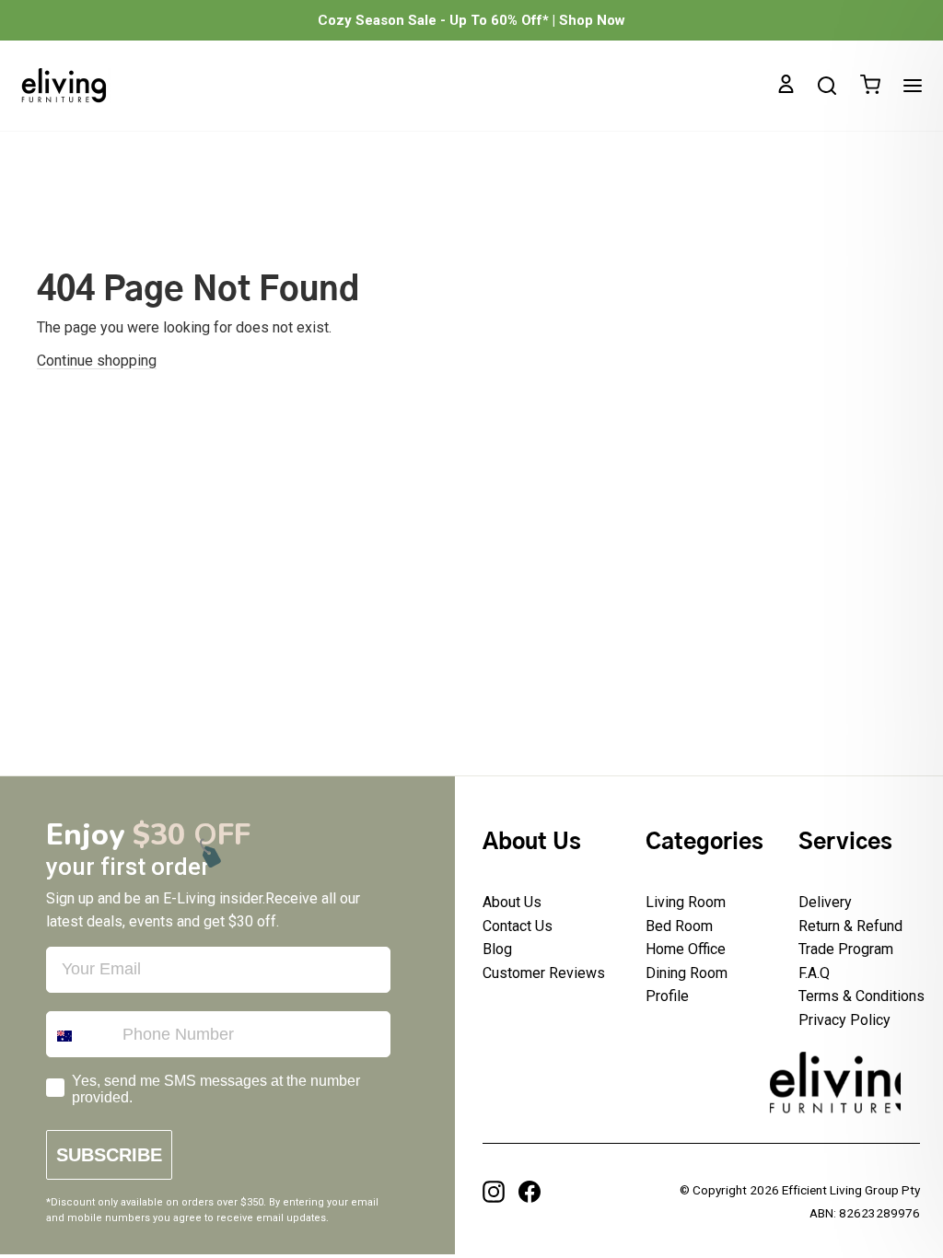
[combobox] (80, 1036)
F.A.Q (814, 973)
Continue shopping (97, 360)
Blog (497, 949)
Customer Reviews (544, 973)
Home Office (686, 949)
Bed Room (679, 926)
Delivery (825, 902)
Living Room (686, 902)
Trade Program (845, 949)
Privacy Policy (844, 1020)
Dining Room (687, 973)
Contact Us (518, 926)
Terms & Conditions (861, 996)
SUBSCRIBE (109, 1155)
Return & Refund (850, 926)
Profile (667, 996)
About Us (512, 902)
